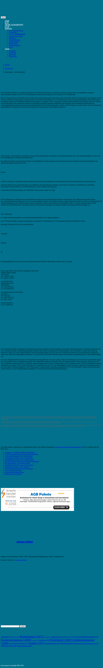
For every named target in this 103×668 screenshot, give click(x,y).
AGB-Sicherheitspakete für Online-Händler (18, 456)
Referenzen (12, 53)
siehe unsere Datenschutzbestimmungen (68, 447)
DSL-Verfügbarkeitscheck (13, 470)
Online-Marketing (14, 40)
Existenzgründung (14, 45)
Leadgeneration (14, 42)
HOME (7, 21)
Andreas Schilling (25, 541)
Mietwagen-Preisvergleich (13, 474)
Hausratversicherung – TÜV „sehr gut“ (17, 467)
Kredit (36, 643)
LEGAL (7, 49)
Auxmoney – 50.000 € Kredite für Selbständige (20, 452)
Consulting (47, 637)
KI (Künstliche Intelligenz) (19, 643)
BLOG (7, 23)
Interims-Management (16, 36)
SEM (5, 646)
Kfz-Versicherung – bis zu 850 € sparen (17, 463)
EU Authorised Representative (84, 637)
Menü (3, 17)
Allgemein (7, 637)
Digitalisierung (59, 637)
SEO (13, 646)
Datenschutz (13, 56)
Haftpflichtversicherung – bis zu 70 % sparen (19, 465)
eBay (68, 637)
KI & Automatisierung (16, 30)
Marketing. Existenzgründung (86, 643)
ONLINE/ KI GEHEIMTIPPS (14, 25)
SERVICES (8, 29)
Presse (11, 47)
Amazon (16, 637)
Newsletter (12, 51)
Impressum (12, 54)
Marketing (12, 38)
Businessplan (13, 43)
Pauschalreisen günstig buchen (14, 472)
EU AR (7, 27)
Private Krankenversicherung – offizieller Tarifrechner (22, 461)
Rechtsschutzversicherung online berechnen (19, 469)
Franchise (43, 640)
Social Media (24, 646)
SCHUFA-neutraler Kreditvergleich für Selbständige (21, 454)
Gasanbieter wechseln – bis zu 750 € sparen (19, 458)
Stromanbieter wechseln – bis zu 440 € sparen (19, 459)
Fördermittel (13, 32)
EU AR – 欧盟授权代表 (17, 34)
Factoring (35, 640)
